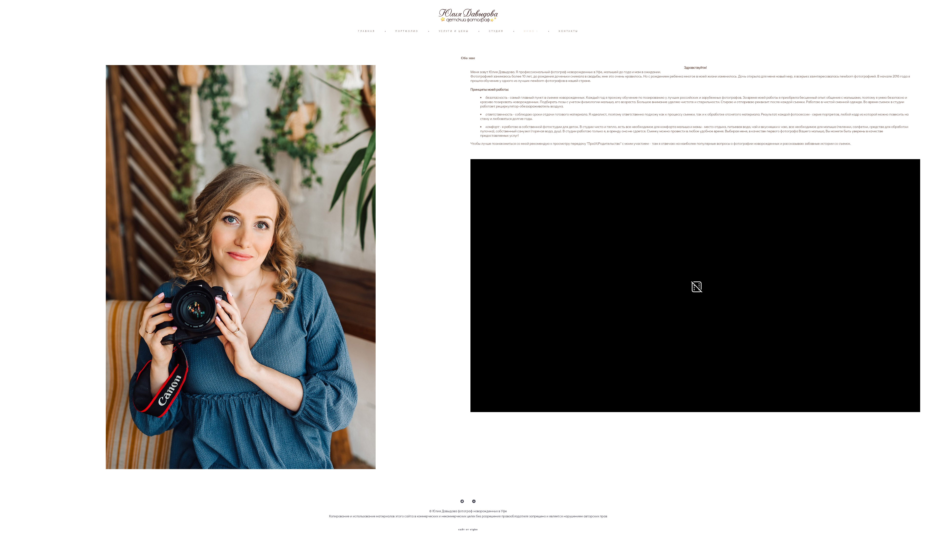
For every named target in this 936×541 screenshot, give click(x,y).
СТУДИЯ (496, 31)
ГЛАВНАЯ (366, 31)
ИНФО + (531, 31)
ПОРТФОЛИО (407, 31)
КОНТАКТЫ (568, 31)
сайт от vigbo (468, 529)
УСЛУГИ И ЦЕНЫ (454, 31)
